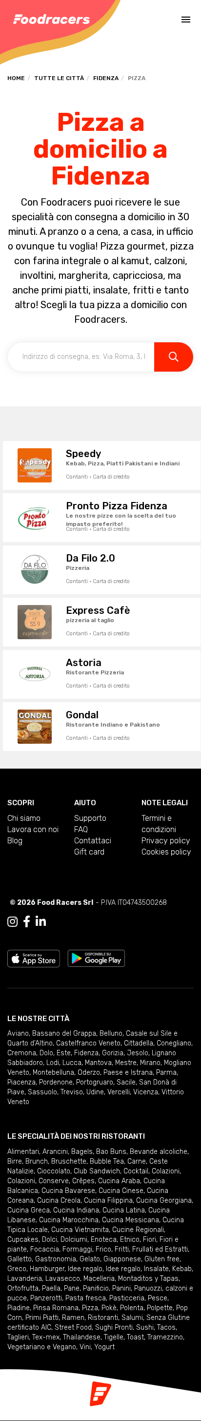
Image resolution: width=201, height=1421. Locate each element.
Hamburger (47, 1269)
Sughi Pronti (114, 1327)
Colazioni (166, 1171)
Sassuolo (42, 1092)
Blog (14, 840)
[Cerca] (173, 357)
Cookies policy (166, 852)
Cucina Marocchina (69, 1220)
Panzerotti (46, 1298)
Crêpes (83, 1181)
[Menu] (186, 19)
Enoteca (104, 1239)
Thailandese (81, 1337)
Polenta (131, 1308)
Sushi (145, 1327)
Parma (166, 1072)
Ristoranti (103, 1318)
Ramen (73, 1318)
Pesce (157, 1298)
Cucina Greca (28, 1210)
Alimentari (23, 1152)
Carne (136, 1161)
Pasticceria (126, 1298)
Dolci (49, 1239)
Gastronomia (55, 1259)
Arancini (55, 1152)
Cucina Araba (119, 1181)
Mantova (98, 1063)
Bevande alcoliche (158, 1152)
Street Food (73, 1327)
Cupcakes (23, 1239)
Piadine (18, 1308)
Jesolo (137, 1053)
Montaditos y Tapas (148, 1279)
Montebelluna (53, 1072)
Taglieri (18, 1337)
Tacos (166, 1327)
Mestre (126, 1063)
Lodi (52, 1063)
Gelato (90, 1259)
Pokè (109, 1308)
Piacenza (21, 1082)
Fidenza (106, 78)
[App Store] (33, 957)
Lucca (71, 1063)
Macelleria (99, 1279)
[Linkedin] (41, 922)
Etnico (130, 1239)
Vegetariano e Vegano (41, 1347)
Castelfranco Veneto (88, 1043)
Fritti (122, 1249)
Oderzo (89, 1072)
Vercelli (118, 1092)
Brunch (36, 1161)
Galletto (19, 1259)
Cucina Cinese (121, 1191)
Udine (95, 1092)
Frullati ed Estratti (160, 1249)
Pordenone (56, 1082)
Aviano (18, 1033)
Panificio (96, 1288)
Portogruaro (94, 1082)
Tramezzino (165, 1337)
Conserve (54, 1181)
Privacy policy (165, 840)
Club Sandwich (97, 1171)
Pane (72, 1288)
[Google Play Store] (96, 957)
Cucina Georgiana (164, 1200)
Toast (135, 1337)
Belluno (111, 1033)
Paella (51, 1288)
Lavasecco (62, 1279)
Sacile (126, 1082)
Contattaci (92, 840)
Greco (16, 1269)
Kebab (182, 1269)
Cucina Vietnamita (80, 1230)
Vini (85, 1347)
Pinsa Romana (56, 1308)
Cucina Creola (58, 1200)
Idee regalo (85, 1269)
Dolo (46, 1053)
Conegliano (174, 1043)
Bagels (82, 1152)
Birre (14, 1161)
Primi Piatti (42, 1318)
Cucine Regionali (138, 1230)
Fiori (149, 1239)
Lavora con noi (33, 829)
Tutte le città (59, 78)
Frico (103, 1249)
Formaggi (77, 1249)
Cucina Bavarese (68, 1191)
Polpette (160, 1308)
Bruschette (68, 1161)
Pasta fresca (85, 1298)
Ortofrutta (23, 1288)
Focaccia (44, 1249)
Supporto (90, 818)
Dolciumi (73, 1239)
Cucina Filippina (108, 1200)
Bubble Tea (107, 1161)
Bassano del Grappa (64, 1033)
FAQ (81, 829)
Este (64, 1053)
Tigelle (113, 1337)
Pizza (90, 1308)
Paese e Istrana (128, 1072)
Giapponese (122, 1259)
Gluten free (162, 1259)
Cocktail (135, 1171)
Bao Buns (111, 1152)
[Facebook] (26, 922)
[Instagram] (12, 922)
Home (16, 78)
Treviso (71, 1092)
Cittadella (138, 1043)
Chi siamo (23, 818)
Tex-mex (46, 1337)
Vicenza (145, 1092)
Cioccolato (53, 1171)
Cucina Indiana (76, 1210)
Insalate (156, 1269)
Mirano (150, 1063)
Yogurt (104, 1347)
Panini (121, 1288)
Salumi (132, 1318)
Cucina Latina (123, 1210)
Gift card (89, 852)
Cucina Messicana (130, 1220)
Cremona (21, 1053)
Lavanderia (24, 1279)
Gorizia (112, 1053)
